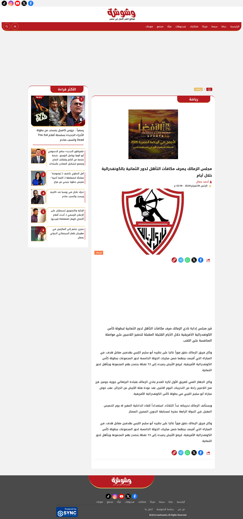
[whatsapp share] (187, 260)
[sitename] (121, 481)
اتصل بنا (149, 509)
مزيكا (204, 26)
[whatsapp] (174, 260)
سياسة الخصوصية (165, 509)
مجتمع (160, 26)
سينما (214, 26)
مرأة (169, 26)
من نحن (181, 509)
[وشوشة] (121, 14)
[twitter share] (194, 260)
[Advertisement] (121, 59)
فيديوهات (180, 26)
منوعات (149, 26)
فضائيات (194, 26)
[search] (6, 26)
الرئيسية (234, 26)
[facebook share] (200, 260)
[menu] (15, 26)
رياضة (198, 89)
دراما (224, 26)
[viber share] (180, 260)
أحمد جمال (203, 181)
